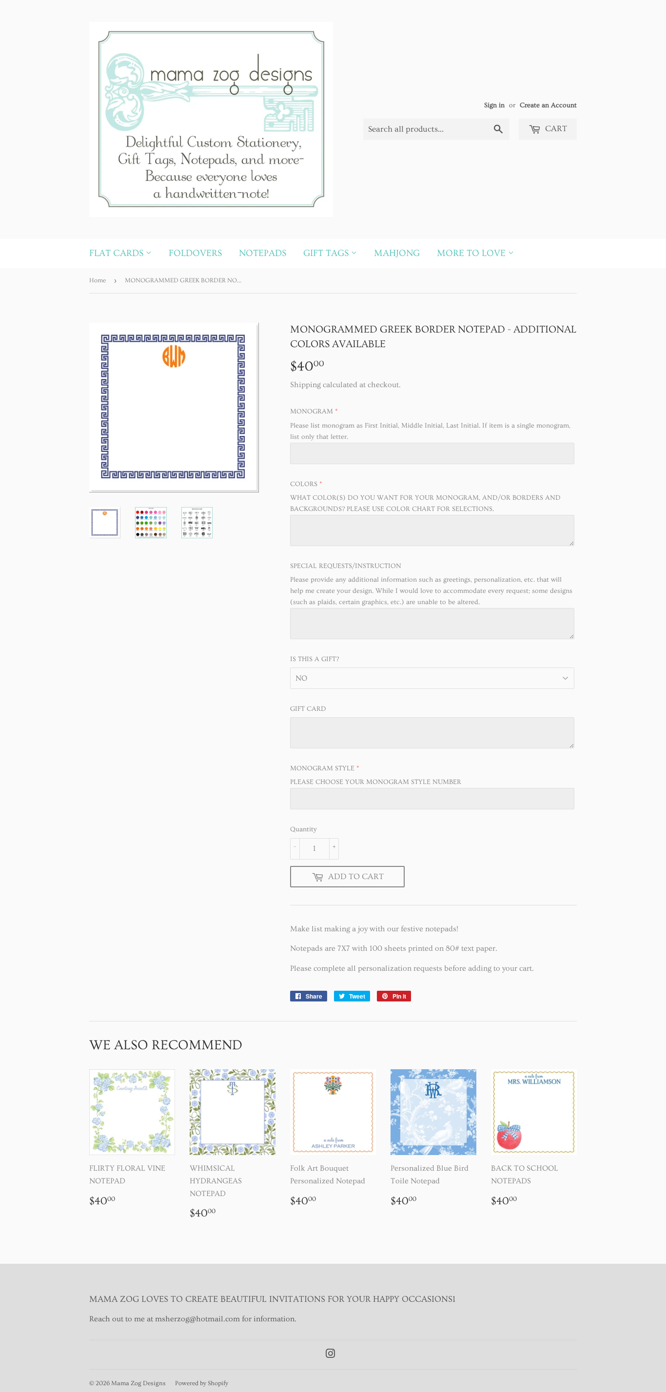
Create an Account (548, 105)
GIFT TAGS (327, 253)
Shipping (305, 384)
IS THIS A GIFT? (314, 659)
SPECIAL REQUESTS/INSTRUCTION (345, 566)
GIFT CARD (308, 709)
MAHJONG (397, 253)
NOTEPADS (262, 253)
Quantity (303, 829)
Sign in (494, 105)
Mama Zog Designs (138, 1383)
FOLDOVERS (195, 253)
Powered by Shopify (201, 1383)
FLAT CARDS (117, 253)
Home (97, 280)
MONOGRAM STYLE (322, 768)
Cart (555, 128)
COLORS (303, 484)
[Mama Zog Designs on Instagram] (330, 1355)
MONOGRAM (311, 411)
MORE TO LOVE (472, 253)
